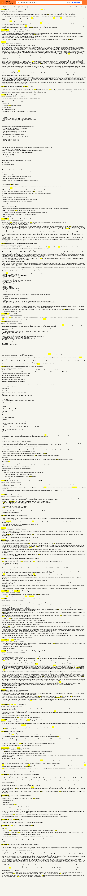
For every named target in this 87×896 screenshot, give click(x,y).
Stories (7, 7)
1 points (3, 43)
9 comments (20, 796)
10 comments (22, 559)
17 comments (19, 706)
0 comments (20, 11)
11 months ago (13, 323)
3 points (3, 87)
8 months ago (15, 96)
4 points (3, 31)
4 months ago (14, 87)
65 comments (19, 749)
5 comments (21, 641)
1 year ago (13, 368)
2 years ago (17, 516)
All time (24, 7)
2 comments (19, 496)
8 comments (18, 482)
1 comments (21, 31)
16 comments (21, 820)
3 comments (20, 87)
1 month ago (14, 11)
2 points (3, 11)
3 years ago (13, 749)
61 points (3, 749)
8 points (3, 721)
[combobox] (8, 7)
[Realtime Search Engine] (76, 2)
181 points (3, 845)
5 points (3, 96)
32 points (3, 820)
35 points (3, 706)
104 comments (21, 845)
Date (15, 7)
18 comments (22, 96)
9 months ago (14, 220)
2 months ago (15, 31)
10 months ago (13, 245)
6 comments (18, 691)
